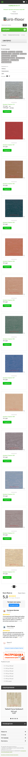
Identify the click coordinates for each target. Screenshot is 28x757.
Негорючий (14, 56)
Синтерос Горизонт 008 (9, 416)
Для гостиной (11, 51)
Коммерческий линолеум (13, 35)
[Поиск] (25, 25)
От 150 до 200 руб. (9, 666)
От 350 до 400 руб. (9, 676)
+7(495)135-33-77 (14, 5)
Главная (4, 35)
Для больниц (16, 54)
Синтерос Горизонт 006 (9, 339)
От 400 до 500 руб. (9, 678)
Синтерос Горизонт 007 (9, 377)
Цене (3, 73)
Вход (14, 11)
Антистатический (20, 58)
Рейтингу (4, 68)
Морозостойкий (14, 60)
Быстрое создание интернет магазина (9, 754)
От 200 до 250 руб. (9, 668)
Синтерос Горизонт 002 (9, 183)
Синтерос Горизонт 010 (9, 494)
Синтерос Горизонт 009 (9, 455)
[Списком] (9, 76)
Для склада (23, 54)
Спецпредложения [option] (8, 687)
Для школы (19, 51)
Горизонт (3, 45)
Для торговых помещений (8, 58)
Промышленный (6, 56)
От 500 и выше (8, 681)
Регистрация (14, 13)
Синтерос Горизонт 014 (9, 572)
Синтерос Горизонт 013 (9, 104)
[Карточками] (7, 76)
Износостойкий (5, 60)
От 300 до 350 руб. (9, 673)
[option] (14, 703)
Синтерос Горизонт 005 (9, 300)
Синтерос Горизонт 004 (9, 261)
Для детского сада (6, 54)
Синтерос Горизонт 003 (9, 222)
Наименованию (5, 71)
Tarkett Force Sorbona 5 (14, 709)
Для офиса (4, 51)
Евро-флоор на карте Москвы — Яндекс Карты (14, 651)
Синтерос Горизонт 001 (9, 144)
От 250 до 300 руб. (9, 671)
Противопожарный (6, 62)
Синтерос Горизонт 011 (9, 533)
